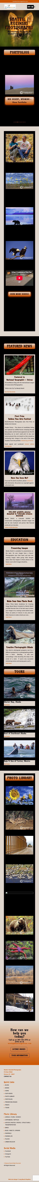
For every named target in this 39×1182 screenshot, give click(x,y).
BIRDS (7, 1127)
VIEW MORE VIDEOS (19, 294)
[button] (29, 7)
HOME (7, 1090)
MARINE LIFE (9, 1136)
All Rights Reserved (9, 1165)
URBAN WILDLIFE (10, 1142)
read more (9, 564)
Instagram (8, 1154)
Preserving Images (19, 548)
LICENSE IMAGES (18, 1049)
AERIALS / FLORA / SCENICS (13, 1117)
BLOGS (7, 1085)
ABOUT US (19, 168)
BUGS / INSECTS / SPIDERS (12, 1130)
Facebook (8, 1151)
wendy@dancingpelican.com (19, 1043)
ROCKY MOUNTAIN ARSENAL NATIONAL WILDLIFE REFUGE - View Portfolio (19, 101)
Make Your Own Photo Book (19, 601)
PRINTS (7, 1105)
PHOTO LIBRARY (19, 265)
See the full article (10, 392)
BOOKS (7, 1088)
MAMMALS (8, 1133)
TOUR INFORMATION (19, 1055)
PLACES (7, 1139)
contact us (30, 480)
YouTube (7, 1156)
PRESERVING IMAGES (11, 1102)
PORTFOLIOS (19, 199)
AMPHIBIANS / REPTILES (12, 1120)
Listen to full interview (11, 527)
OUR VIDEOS (8, 1093)
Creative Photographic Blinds (19, 647)
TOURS (19, 231)
